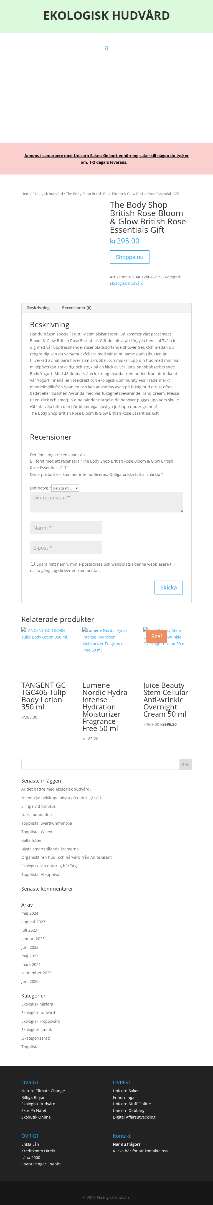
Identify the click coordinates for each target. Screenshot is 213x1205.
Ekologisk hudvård (47, 193)
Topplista (30, 1046)
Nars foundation (36, 814)
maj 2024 (29, 913)
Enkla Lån (30, 1144)
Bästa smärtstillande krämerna (50, 849)
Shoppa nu (129, 257)
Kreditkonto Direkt (38, 1150)
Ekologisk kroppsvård (40, 1021)
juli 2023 (29, 930)
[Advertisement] (106, 92)
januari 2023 (33, 938)
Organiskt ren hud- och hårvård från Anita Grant (66, 857)
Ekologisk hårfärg (37, 1004)
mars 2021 (31, 964)
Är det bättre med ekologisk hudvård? (56, 789)
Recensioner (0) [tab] (77, 307)
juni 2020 (30, 981)
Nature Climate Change (43, 1090)
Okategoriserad (35, 1038)
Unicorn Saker (126, 1090)
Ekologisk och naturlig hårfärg (49, 865)
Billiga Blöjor (33, 1097)
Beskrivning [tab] (38, 307)
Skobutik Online (36, 1117)
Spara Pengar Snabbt (41, 1163)
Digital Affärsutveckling (134, 1117)
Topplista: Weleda (38, 831)
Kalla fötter (31, 840)
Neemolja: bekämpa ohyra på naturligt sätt (61, 797)
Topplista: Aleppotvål (40, 874)
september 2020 (36, 972)
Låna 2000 (30, 1157)
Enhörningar (124, 1097)
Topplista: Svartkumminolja (46, 823)
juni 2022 (30, 947)
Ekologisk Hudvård (38, 1103)
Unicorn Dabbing (128, 1110)
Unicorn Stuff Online (132, 1103)
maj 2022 (29, 955)
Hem (25, 193)
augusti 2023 (33, 921)
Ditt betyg (40, 488)
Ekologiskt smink (36, 1029)
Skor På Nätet (33, 1110)
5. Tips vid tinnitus (38, 806)
